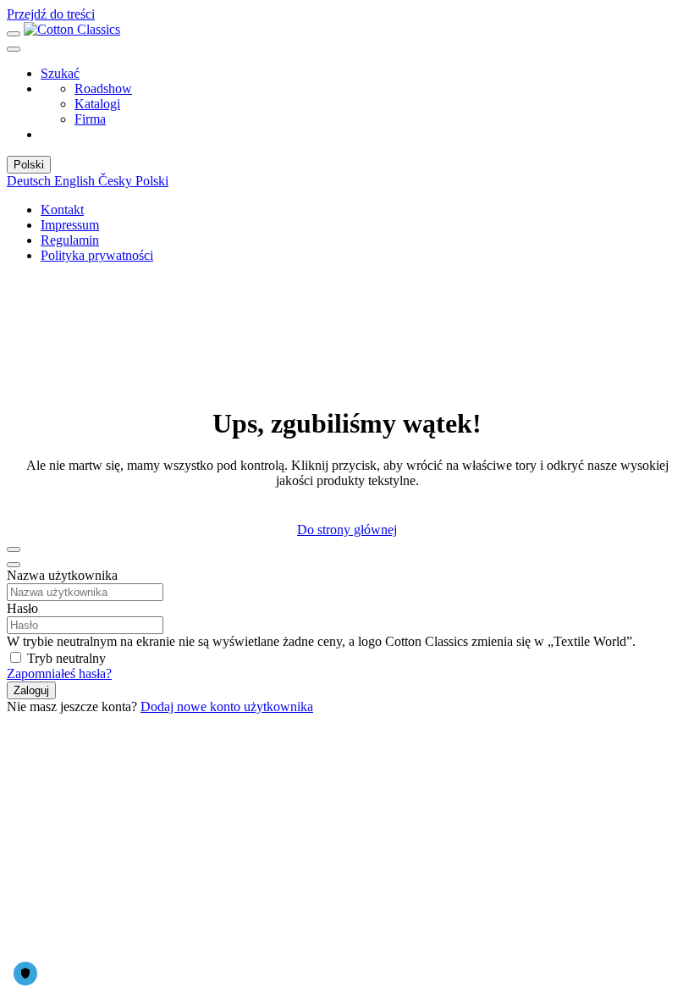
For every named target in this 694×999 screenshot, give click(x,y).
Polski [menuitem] (151, 181)
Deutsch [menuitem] (30, 181)
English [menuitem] (76, 181)
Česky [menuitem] (116, 181)
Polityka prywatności (97, 255)
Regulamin (70, 240)
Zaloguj (31, 690)
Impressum (70, 225)
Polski (29, 164)
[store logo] (72, 29)
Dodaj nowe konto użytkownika (226, 706)
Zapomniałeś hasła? (59, 673)
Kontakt (62, 209)
